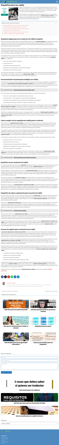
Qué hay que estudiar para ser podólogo (10, 291)
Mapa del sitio (3, 442)
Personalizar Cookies (4, 441)
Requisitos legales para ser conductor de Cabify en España (16, 25)
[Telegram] (18, 276)
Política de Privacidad (4, 438)
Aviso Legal (3, 440)
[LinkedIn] (15, 276)
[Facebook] (2, 276)
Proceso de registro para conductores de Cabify (14, 33)
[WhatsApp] (11, 276)
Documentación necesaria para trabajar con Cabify (14, 27)
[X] (5, 276)
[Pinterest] (8, 276)
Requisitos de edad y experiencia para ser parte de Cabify (16, 32)
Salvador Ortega (11, 283)
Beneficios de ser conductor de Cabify (12, 30)
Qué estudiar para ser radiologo (51, 291)
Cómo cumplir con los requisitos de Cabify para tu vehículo (16, 28)
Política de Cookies (4, 437)
